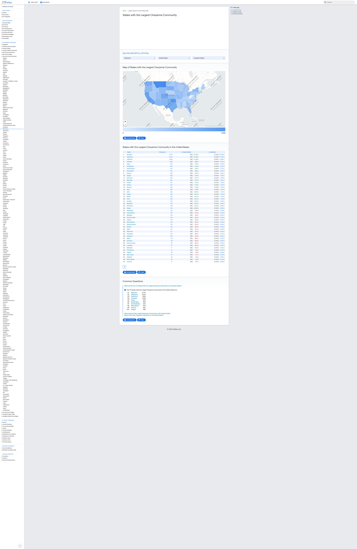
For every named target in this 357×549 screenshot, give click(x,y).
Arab (4, 74)
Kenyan (5, 238)
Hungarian (5, 213)
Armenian (5, 79)
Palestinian (6, 295)
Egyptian (5, 173)
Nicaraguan (6, 279)
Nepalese (5, 275)
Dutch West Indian (8, 168)
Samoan (5, 321)
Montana (129, 154)
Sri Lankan (5, 360)
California (129, 159)
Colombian (5, 139)
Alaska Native (6, 61)
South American (7, 348)
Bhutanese (6, 99)
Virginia (129, 252)
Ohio (128, 189)
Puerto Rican (6, 313)
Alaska (129, 208)
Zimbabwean (6, 410)
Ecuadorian (6, 171)
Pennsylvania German (8, 300)
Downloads (46, 2)
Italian (4, 231)
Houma (5, 212)
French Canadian (7, 191)
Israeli (4, 229)
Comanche (6, 143)
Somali (5, 344)
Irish (4, 226)
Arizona (129, 173)
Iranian (5, 222)
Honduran (5, 208)
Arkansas (129, 236)
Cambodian (6, 114)
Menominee (6, 263)
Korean (5, 242)
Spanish (5, 355)
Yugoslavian (6, 405)
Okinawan (5, 286)
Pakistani (5, 293)
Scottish (5, 327)
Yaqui (4, 403)
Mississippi (130, 210)
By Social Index (6, 22)
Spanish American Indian (9, 359)
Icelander (5, 215)
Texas (128, 164)
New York (129, 178)
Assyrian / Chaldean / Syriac (10, 81)
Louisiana (129, 245)
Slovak (4, 341)
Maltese (5, 259)
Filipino (5, 183)
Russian (5, 318)
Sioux (4, 337)
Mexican (5, 265)
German (5, 192)
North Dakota (131, 222)
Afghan (5, 58)
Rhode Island (130, 259)
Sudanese (5, 364)
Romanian (5, 316)
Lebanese (5, 247)
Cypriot (5, 155)
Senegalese (6, 330)
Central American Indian (9, 125)
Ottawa (5, 290)
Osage (4, 288)
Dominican (6, 164)
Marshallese (6, 261)
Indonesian (6, 219)
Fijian (4, 182)
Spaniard (5, 353)
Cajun (4, 113)
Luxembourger (6, 254)
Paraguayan (6, 298)
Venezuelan (6, 394)
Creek (4, 148)
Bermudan (5, 97)
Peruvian (5, 302)
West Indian (6, 399)
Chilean (5, 132)
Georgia (129, 201)
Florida (129, 182)
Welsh (4, 397)
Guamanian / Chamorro (9, 199)
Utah (128, 192)
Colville (5, 141)
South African (6, 346)
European (5, 180)
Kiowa (4, 240)
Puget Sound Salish (8, 314)
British (4, 106)
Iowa (128, 199)
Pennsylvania (131, 213)
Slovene (5, 343)
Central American (7, 123)
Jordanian (5, 236)
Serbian (5, 332)
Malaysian (5, 258)
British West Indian (8, 107)
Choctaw (5, 137)
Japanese (5, 235)
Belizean (5, 95)
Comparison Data (236, 12)
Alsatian (5, 68)
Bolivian (5, 102)
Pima (4, 304)
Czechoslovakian (7, 159)
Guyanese (5, 203)
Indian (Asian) (6, 217)
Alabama (129, 257)
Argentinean (6, 77)
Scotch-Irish (6, 325)
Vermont (129, 261)
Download (221, 69)
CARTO (218, 126)
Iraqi (4, 224)
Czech (4, 157)
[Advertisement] (148, 33)
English (5, 175)
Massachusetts (131, 224)
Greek (4, 198)
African (5, 60)
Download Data (131, 138)
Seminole (5, 328)
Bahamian (5, 86)
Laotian (5, 244)
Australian (5, 83)
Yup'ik (4, 408)
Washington (130, 166)
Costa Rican (6, 145)
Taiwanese (6, 371)
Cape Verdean (6, 118)
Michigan (129, 215)
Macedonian (6, 256)
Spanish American (7, 357)
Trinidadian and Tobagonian (10, 380)
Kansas (129, 185)
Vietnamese (6, 396)
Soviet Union (6, 351)
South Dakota (131, 168)
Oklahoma (130, 157)
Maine (128, 238)
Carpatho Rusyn (7, 120)
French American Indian (9, 189)
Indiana (129, 220)
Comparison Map (236, 10)
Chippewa (5, 136)
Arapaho (5, 76)
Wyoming (129, 180)
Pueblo (5, 311)
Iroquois (5, 228)
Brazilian (5, 104)
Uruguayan (5, 390)
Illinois (128, 196)
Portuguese (6, 307)
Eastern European (7, 169)
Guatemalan (6, 201)
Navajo (5, 274)
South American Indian (9, 350)
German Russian (7, 194)
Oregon (129, 175)
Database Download (7, 6)
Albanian (5, 65)
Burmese (5, 111)
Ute (4, 392)
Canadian (5, 116)
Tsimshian (5, 382)
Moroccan (5, 270)
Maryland (129, 203)
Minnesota (130, 206)
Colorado (129, 161)
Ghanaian (5, 196)
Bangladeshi (6, 88)
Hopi (4, 210)
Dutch (4, 166)
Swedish (5, 366)
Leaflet (206, 126)
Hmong (5, 206)
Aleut (4, 67)
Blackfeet (5, 100)
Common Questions (237, 13)
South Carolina (131, 243)
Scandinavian (6, 323)
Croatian (5, 150)
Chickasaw (6, 130)
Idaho (128, 229)
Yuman (5, 406)
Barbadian (5, 90)
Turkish (5, 383)
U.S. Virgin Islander (8, 385)
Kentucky (129, 240)
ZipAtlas (223, 126)
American (5, 70)
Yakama (5, 401)
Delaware (5, 162)
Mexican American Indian (9, 267)
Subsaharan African (8, 362)
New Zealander (7, 277)
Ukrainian (5, 389)
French (5, 187)
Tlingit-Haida (6, 374)
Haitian (5, 205)
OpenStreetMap (212, 126)
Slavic (4, 339)
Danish (5, 160)
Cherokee (5, 127)
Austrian (5, 84)
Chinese (5, 134)
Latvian (5, 245)
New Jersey (130, 254)
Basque (5, 91)
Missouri (129, 187)
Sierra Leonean (7, 336)
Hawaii (129, 194)
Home (124, 10)
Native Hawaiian (7, 272)
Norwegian (6, 284)
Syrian (4, 369)
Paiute (4, 291)
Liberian (5, 249)
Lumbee (5, 252)
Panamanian (6, 297)
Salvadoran (6, 320)
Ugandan (5, 387)
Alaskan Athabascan (8, 63)
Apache (5, 72)
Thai (4, 373)
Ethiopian (5, 178)
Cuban (4, 153)
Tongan (5, 378)
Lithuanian (5, 251)
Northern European (8, 282)
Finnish (5, 185)
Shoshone (5, 334)
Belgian (5, 93)
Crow (4, 152)
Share (142, 138)
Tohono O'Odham (7, 376)
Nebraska (129, 247)
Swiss (4, 367)
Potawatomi (6, 309)
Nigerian (5, 281)
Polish (4, 305)
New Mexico (130, 171)
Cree (4, 146)
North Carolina (131, 217)
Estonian (5, 176)
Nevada (129, 227)
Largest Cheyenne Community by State (138, 10)
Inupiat (5, 221)
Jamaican (5, 233)
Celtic (4, 122)
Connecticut (130, 250)
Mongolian (5, 268)
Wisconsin (130, 231)
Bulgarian (5, 109)
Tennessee (130, 234)
